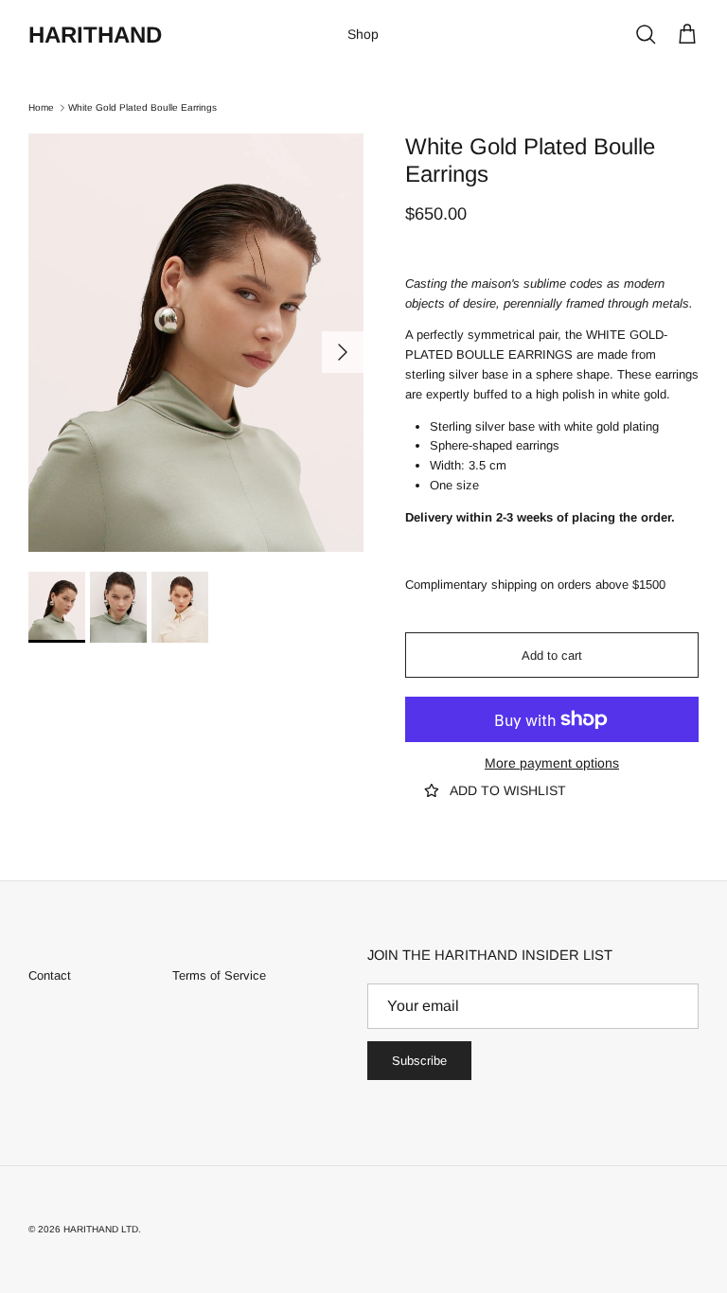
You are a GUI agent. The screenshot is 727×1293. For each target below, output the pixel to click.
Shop (363, 34)
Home (41, 107)
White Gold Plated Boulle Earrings (142, 107)
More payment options (552, 762)
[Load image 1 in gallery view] (196, 343)
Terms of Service (219, 975)
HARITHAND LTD (100, 1229)
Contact (49, 975)
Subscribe (419, 1061)
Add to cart (552, 655)
